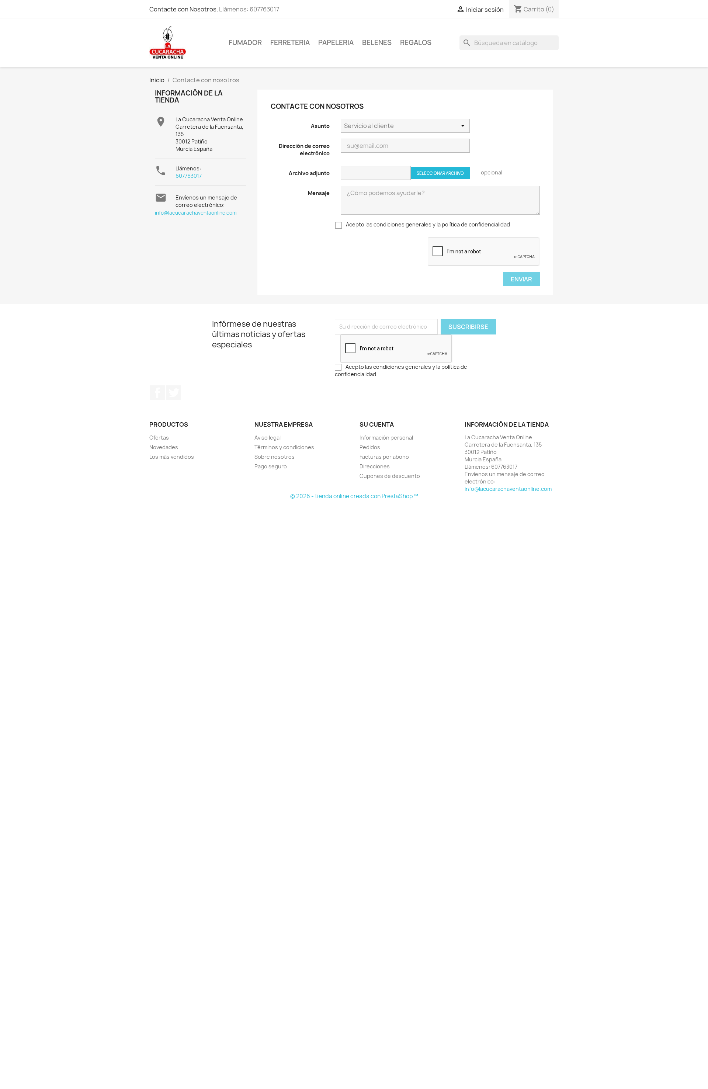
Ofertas (159, 437)
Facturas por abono (384, 456)
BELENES (377, 42)
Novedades (163, 447)
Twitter (173, 392)
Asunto (320, 125)
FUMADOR (245, 42)
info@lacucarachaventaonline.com (196, 212)
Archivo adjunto (309, 173)
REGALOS (415, 42)
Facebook (157, 392)
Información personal (386, 437)
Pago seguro (270, 466)
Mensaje (319, 193)
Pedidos (370, 447)
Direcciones (375, 466)
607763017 (189, 175)
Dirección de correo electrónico (304, 149)
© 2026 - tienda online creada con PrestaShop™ (354, 496)
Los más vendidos (171, 456)
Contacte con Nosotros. (183, 9)
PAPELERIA (336, 42)
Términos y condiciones (284, 447)
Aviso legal (267, 437)
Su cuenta (377, 424)
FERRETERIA (290, 42)
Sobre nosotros (274, 456)
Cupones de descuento (390, 475)
